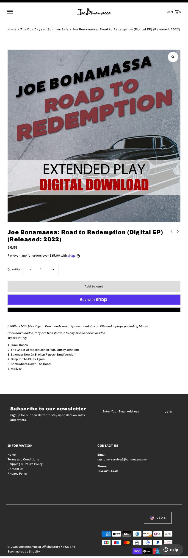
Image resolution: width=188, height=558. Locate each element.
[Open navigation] (40, 11)
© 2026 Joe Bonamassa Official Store (34, 546)
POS (66, 546)
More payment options (94, 309)
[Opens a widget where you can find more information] (170, 550)
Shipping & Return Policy (25, 464)
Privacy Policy (18, 473)
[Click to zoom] (173, 57)
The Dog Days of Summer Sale (44, 29)
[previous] (171, 231)
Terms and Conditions (23, 459)
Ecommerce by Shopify (24, 551)
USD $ (161, 517)
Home (12, 29)
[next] (177, 231)
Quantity (14, 269)
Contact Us (15, 468)
